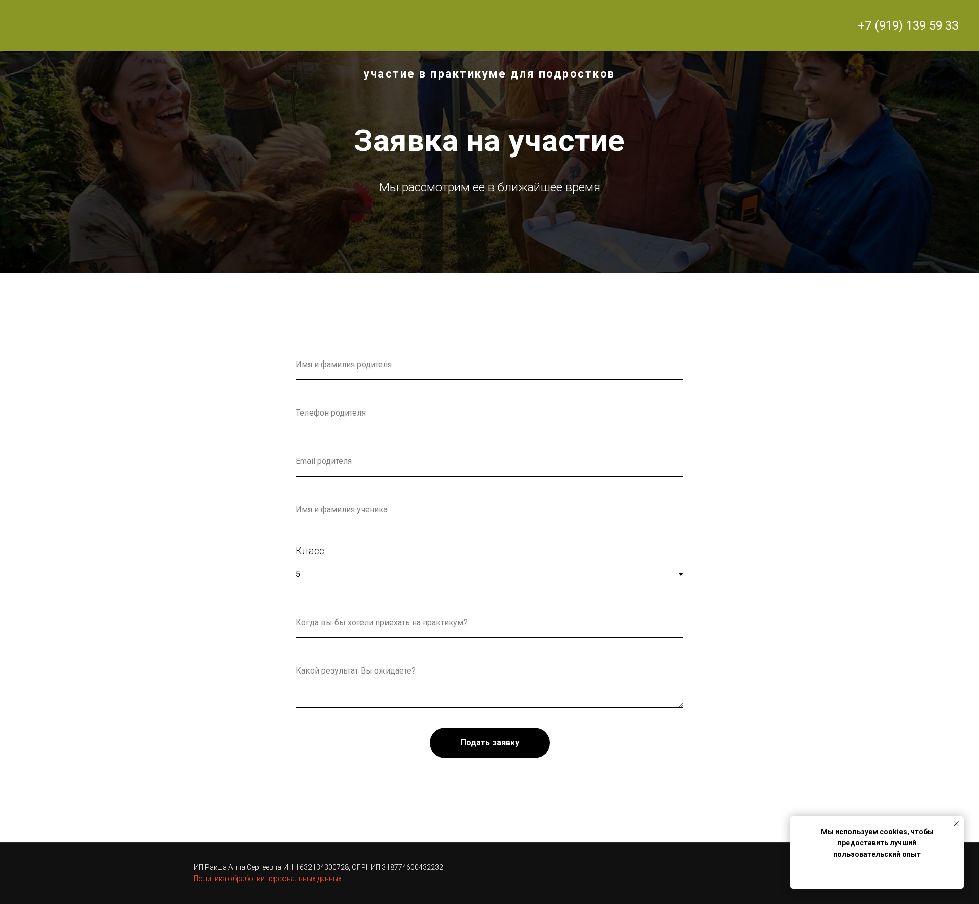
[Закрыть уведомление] (956, 824)
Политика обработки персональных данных (268, 878)
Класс (310, 551)
